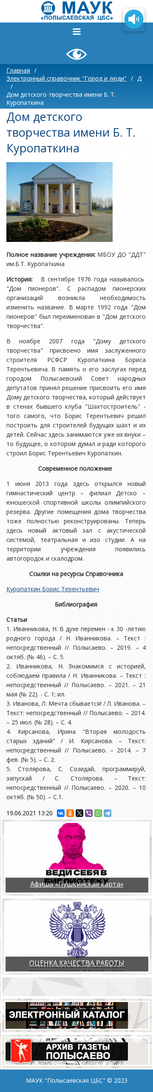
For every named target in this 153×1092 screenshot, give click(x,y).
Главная (18, 70)
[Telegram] (107, 813)
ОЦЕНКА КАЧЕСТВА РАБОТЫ (77, 963)
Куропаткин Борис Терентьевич (52, 589)
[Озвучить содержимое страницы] (133, 19)
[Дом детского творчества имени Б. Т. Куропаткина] (59, 202)
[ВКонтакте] (61, 813)
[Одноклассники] (70, 813)
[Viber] (89, 813)
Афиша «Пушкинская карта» (77, 884)
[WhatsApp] (98, 813)
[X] (79, 813)
